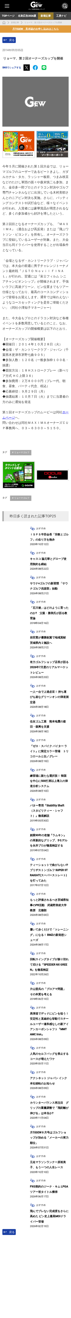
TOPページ (8, 15)
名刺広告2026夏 (27, 15)
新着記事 (15, 22)
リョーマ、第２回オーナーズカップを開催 (43, 22)
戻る (12, 40)
